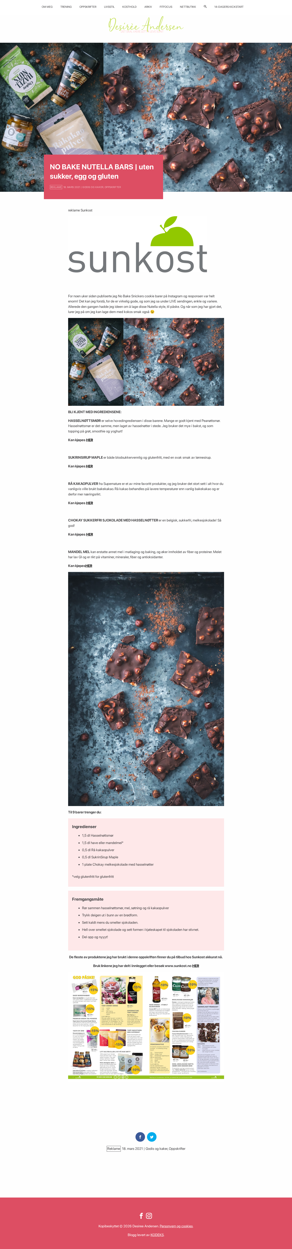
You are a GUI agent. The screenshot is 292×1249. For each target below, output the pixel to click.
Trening (66, 6)
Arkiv (148, 6)
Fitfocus (166, 6)
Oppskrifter (87, 6)
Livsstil (109, 6)
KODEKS (157, 1235)
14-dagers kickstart (229, 6)
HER (89, 440)
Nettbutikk (188, 6)
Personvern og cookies (176, 1226)
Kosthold (129, 6)
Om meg (47, 6)
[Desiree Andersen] (146, 24)
